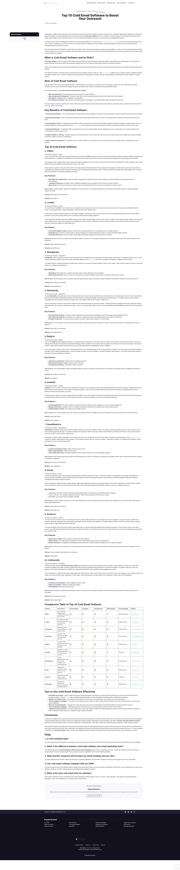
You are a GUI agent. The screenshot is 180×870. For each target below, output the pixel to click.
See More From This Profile (94, 795)
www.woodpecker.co (136, 629)
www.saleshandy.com (136, 636)
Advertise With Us (79, 845)
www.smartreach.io (136, 661)
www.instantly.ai (135, 652)
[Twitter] (131, 812)
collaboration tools (135, 437)
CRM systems (106, 72)
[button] (37, 34)
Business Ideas (101, 3)
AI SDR (67, 697)
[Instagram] (134, 812)
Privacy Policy (96, 845)
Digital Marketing (91, 3)
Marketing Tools (111, 3)
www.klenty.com (135, 670)
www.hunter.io (134, 677)
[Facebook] (125, 812)
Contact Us (88, 845)
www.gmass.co (135, 614)
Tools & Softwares (121, 3)
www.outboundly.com (136, 684)
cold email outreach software (110, 41)
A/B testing (92, 259)
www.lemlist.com (135, 622)
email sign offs (77, 125)
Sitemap (103, 845)
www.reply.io (134, 644)
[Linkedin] (128, 812)
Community (131, 3)
